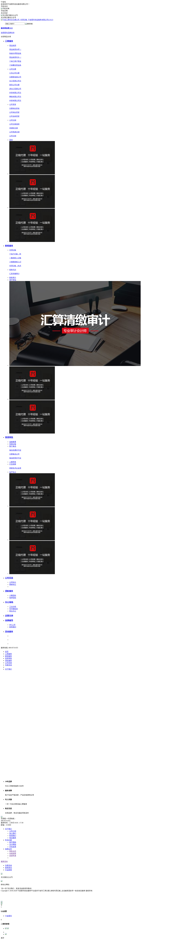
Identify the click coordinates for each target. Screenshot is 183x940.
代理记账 (12, 250)
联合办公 (12, 611)
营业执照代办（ (15, 57)
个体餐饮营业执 (15, 65)
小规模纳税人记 (15, 262)
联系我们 (12, 835)
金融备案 (12, 442)
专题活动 (8, 865)
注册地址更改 (14, 108)
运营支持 (9, 615)
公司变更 (12, 104)
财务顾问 (12, 627)
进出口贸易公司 (15, 89)
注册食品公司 (14, 454)
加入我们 (12, 833)
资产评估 (12, 280)
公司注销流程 (14, 124)
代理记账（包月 (15, 266)
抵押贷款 (12, 598)
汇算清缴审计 (14, 274)
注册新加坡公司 (15, 77)
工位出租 (12, 606)
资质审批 (9, 437)
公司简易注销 (14, 132)
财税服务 (9, 246)
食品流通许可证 (15, 450)
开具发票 (12, 847)
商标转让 (12, 584)
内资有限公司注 (15, 100)
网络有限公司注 (15, 96)
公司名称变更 (14, 116)
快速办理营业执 (15, 53)
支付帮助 (12, 844)
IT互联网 (12, 464)
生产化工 (12, 472)
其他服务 (9, 631)
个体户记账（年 (15, 254)
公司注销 (12, 120)
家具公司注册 (14, 85)
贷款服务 (9, 591)
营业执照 (12, 45)
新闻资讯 (8, 868)
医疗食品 (12, 446)
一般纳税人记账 (15, 258)
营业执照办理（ (15, 49)
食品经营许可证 (15, 458)
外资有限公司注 (15, 93)
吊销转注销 (13, 128)
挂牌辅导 (9, 620)
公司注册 (12, 69)
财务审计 (12, 277)
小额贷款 (12, 595)
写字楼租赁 (13, 609)
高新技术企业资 (15, 468)
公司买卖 (9, 578)
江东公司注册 (14, 73)
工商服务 (9, 41)
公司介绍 (12, 831)
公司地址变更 (14, 112)
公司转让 (12, 582)
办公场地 (9, 602)
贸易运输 (12, 444)
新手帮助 (12, 842)
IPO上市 (12, 625)
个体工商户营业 (15, 61)
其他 (11, 140)
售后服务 (12, 838)
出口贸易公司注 (15, 81)
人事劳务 (12, 462)
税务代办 (12, 270)
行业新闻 (8, 870)
